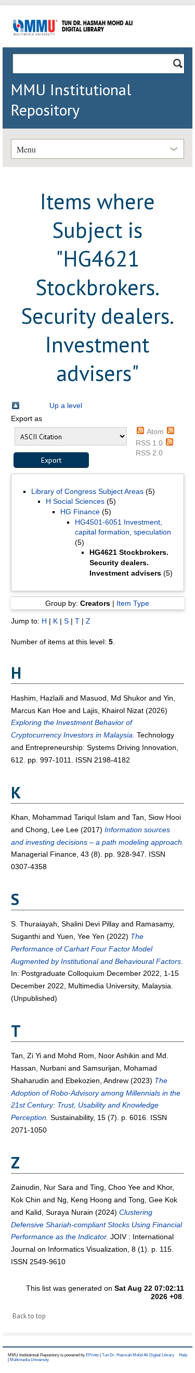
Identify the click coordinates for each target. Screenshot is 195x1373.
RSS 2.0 (149, 453)
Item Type (132, 603)
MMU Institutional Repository (70, 99)
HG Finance (80, 511)
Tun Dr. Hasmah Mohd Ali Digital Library (138, 1355)
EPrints (92, 1355)
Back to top (29, 1316)
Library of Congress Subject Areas (87, 491)
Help (183, 1355)
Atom (155, 431)
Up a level (65, 405)
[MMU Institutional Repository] (73, 45)
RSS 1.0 (149, 443)
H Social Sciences (75, 501)
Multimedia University (29, 1359)
